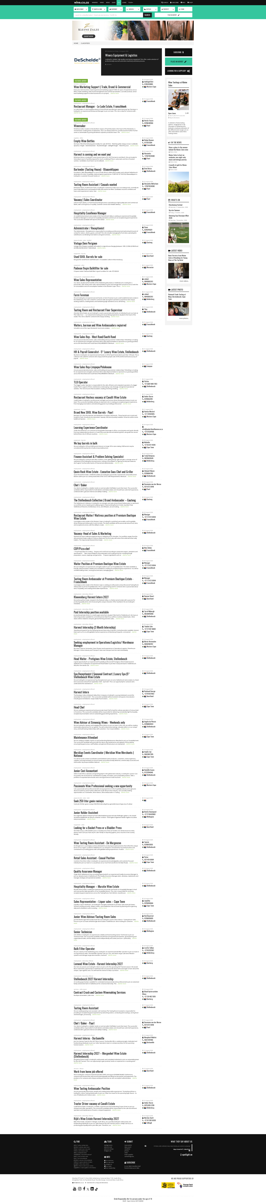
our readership (110, 1168)
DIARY (114, 2)
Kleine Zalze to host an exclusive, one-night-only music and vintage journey (178, 157)
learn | (81, 1156)
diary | (80, 1153)
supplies (148, 9)
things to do (107, 1151)
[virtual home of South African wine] (81, 2)
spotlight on (187, 1154)
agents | (83, 1166)
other (182, 9)
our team (108, 1166)
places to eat (108, 1147)
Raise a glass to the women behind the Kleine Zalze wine (178, 148)
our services (109, 1160)
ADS (119, 2)
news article (128, 1145)
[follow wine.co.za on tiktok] (96, 1190)
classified (127, 1149)
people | (81, 1164)
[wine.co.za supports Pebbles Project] (168, 1185)
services (131, 9)
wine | (81, 1145)
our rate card (109, 1162)
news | (81, 1151)
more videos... (184, 281)
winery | (82, 1147)
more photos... (184, 318)
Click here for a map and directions (97, 1183)
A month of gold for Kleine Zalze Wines (178, 166)
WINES (102, 2)
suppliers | (85, 1168)
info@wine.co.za (79, 1183)
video (126, 1153)
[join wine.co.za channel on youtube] (74, 1190)
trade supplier (128, 1154)
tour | (80, 1158)
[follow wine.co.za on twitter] (87, 1190)
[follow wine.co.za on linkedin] (92, 1190)
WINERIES (95, 2)
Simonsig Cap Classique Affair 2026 (179, 216)
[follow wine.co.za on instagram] (79, 1190)
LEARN (124, 2)
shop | (82, 1149)
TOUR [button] (130, 2)
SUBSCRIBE (130, 1162)
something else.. (129, 1156)
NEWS (108, 2)
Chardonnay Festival (175, 205)
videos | (83, 1162)
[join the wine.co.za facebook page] (84, 1190)
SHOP (191, 2)
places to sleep (108, 1149)
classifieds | (82, 1154)
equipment (114, 9)
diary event (127, 1147)
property (166, 9)
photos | (83, 1160)
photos (126, 1151)
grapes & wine (98, 9)
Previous (72, 62)
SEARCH (147, 15)
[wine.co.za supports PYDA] (184, 1185)
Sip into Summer (174, 210)
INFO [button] (183, 2)
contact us (108, 1164)
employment (80, 9)
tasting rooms (108, 1145)
